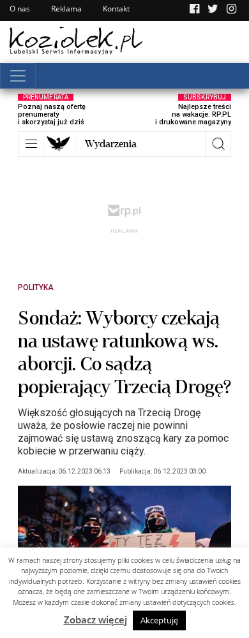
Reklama (66, 8)
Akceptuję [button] (159, 620)
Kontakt (116, 8)
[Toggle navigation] (18, 76)
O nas (20, 8)
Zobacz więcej (95, 619)
